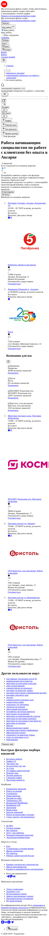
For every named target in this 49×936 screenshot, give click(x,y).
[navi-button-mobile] (3, 60)
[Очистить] (4, 94)
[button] (4, 52)
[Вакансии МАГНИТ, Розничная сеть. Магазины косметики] (27, 465)
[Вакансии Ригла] (27, 316)
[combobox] (13, 88)
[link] (5, 46)
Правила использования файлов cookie (18, 20)
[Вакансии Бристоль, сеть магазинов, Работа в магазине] (27, 553)
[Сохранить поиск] (3, 101)
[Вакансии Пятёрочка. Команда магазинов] (27, 241)
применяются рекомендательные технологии (23, 906)
